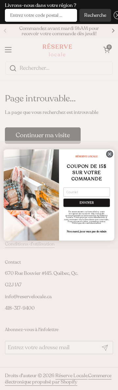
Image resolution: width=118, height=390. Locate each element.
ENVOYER (86, 203)
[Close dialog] (110, 154)
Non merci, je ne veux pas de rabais (86, 231)
